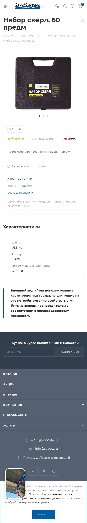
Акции (9, 384)
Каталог (10, 373)
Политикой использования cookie (50, 494)
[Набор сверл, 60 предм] (43, 82)
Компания (12, 404)
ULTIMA (27, 185)
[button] (39, 116)
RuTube (54, 471)
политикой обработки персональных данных (33, 498)
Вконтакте (33, 471)
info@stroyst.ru (46, 448)
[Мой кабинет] (72, 6)
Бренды (10, 394)
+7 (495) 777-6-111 (44, 440)
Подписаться (69, 351)
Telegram (43, 471)
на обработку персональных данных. (27, 502)
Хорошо (44, 514)
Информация (15, 415)
